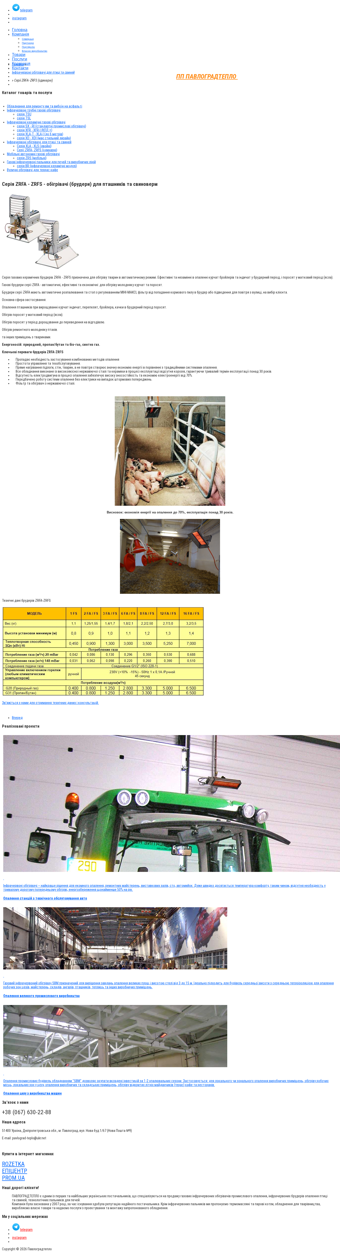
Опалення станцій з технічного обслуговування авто (45, 898)
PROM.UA (13, 1177)
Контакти (20, 68)
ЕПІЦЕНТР (14, 1170)
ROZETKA (13, 1163)
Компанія (20, 34)
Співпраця (28, 39)
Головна (19, 30)
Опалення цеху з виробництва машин (32, 1093)
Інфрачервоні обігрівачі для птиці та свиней (43, 72)
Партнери (28, 43)
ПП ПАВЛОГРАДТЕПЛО (207, 76)
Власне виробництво (34, 51)
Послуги (19, 59)
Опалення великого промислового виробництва (41, 996)
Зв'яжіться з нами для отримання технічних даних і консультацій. (50, 703)
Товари (18, 54)
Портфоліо (28, 47)
